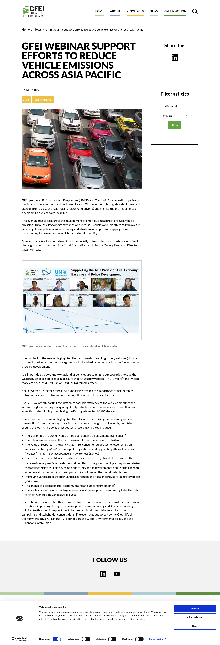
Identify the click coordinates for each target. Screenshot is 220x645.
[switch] (86, 639)
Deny (195, 626)
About (115, 11)
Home (99, 11)
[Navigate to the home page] (33, 12)
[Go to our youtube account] (117, 574)
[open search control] (195, 11)
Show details (156, 639)
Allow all (195, 608)
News (154, 11)
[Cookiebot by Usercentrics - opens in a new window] (19, 639)
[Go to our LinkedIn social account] (103, 574)
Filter (175, 125)
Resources (135, 11)
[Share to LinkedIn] (175, 57)
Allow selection (195, 617)
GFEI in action (175, 11)
